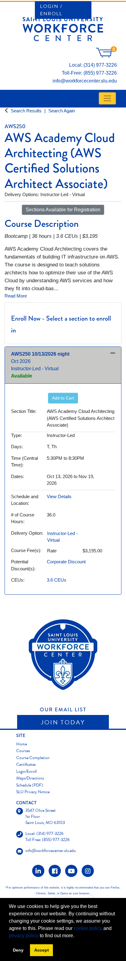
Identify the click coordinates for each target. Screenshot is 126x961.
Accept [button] (41, 950)
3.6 (56, 580)
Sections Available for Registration (63, 209)
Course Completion (33, 758)
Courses (23, 751)
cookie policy (88, 928)
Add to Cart (63, 398)
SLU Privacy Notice (33, 792)
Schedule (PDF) (29, 785)
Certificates (26, 764)
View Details (59, 496)
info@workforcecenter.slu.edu (85, 80)
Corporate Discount (66, 561)
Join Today (63, 722)
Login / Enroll (51, 10)
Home (21, 744)
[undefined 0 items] (106, 55)
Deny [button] (18, 950)
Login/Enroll (26, 771)
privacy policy (24, 935)
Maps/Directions (30, 778)
